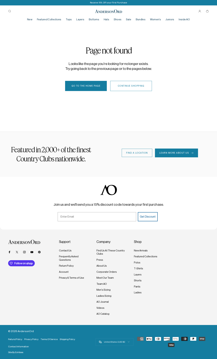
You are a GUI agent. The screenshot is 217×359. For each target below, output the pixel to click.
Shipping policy (67, 339)
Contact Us (65, 250)
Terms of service (49, 339)
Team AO (101, 283)
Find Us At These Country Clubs (110, 252)
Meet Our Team (105, 277)
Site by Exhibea (15, 352)
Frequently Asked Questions (68, 258)
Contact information (18, 346)
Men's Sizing (103, 289)
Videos (100, 307)
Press (99, 259)
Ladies (138, 292)
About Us (101, 265)
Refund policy (15, 339)
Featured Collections (145, 256)
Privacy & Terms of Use (71, 277)
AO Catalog (102, 313)
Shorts (138, 280)
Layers (138, 274)
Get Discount (148, 216)
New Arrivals (141, 250)
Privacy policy (31, 339)
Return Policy (66, 265)
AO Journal (102, 301)
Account (63, 271)
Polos (137, 262)
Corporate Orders (106, 271)
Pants (137, 286)
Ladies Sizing (103, 295)
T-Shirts (138, 268)
